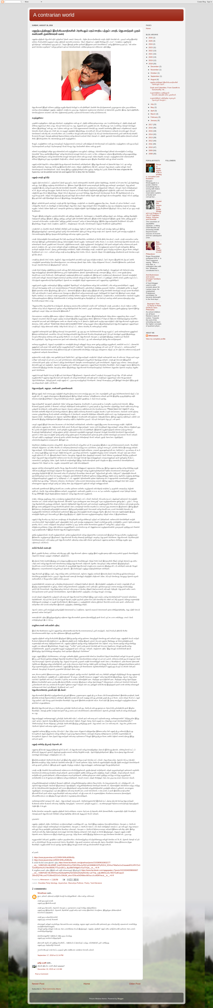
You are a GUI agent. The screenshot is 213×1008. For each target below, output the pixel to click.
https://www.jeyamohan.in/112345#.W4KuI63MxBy (54, 857)
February (154, 117)
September (155, 76)
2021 (151, 54)
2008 (151, 154)
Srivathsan (42, 893)
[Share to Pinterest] (77, 879)
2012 (151, 141)
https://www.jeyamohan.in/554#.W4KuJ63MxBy (53, 860)
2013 (151, 137)
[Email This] (68, 879)
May (152, 107)
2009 (151, 150)
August (154, 79)
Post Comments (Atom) (52, 989)
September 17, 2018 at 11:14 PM (50, 955)
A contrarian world (53, 15)
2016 (151, 128)
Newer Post (38, 983)
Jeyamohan (62, 883)
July (152, 104)
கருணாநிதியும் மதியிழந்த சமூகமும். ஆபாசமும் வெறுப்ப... (163, 99)
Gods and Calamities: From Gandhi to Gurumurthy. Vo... (165, 89)
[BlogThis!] (70, 879)
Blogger (120, 999)
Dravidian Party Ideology (47, 883)
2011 (151, 144)
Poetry (86, 883)
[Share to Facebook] (75, 879)
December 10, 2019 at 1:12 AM (50, 969)
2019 (151, 60)
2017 (151, 125)
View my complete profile (155, 339)
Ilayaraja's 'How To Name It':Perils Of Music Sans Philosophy (153, 307)
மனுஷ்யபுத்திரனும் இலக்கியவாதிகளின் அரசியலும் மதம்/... (164, 83)
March (153, 114)
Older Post (134, 983)
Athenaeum (153, 336)
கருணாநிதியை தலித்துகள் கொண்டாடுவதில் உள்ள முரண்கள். (163, 94)
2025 (151, 41)
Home (87, 983)
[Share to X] (73, 879)
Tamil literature (96, 883)
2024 (151, 44)
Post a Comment (41, 974)
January (154, 120)
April (153, 111)
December (155, 66)
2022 (151, 51)
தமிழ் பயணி (42, 963)
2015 (151, 131)
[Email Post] (63, 880)
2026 (151, 38)
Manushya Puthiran (75, 883)
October (154, 73)
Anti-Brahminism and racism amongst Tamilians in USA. (153, 278)
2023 (151, 47)
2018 (151, 64)
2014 (151, 134)
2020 (151, 57)
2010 (151, 147)
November (155, 70)
